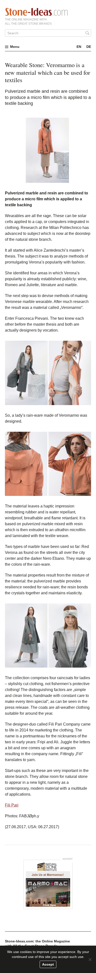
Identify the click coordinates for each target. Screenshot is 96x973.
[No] (89, 959)
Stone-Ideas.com (36, 11)
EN (79, 47)
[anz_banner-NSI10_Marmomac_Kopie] (48, 884)
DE (88, 47)
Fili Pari (11, 805)
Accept (48, 964)
